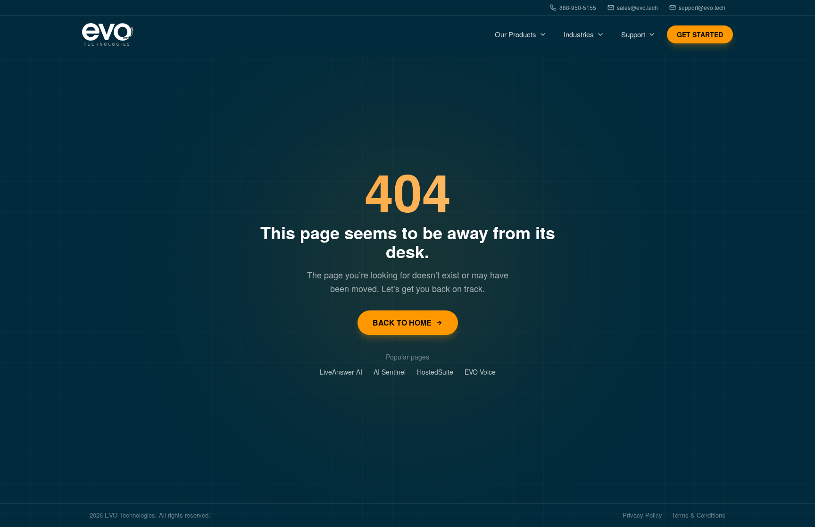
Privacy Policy (642, 515)
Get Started (700, 34)
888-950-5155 (577, 7)
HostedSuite (435, 371)
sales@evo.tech (637, 7)
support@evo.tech (702, 7)
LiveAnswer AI (341, 371)
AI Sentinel (390, 371)
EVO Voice (480, 371)
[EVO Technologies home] (107, 34)
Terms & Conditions (698, 515)
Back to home (402, 322)
